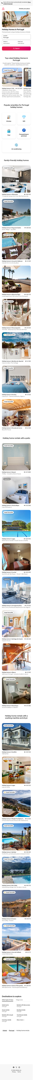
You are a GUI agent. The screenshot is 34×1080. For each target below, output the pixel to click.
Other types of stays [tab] (7, 1000)
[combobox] (16, 38)
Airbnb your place (24, 9)
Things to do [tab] (19, 1000)
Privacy (14, 1072)
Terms (19, 1072)
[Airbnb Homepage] (3, 8)
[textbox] (9, 43)
